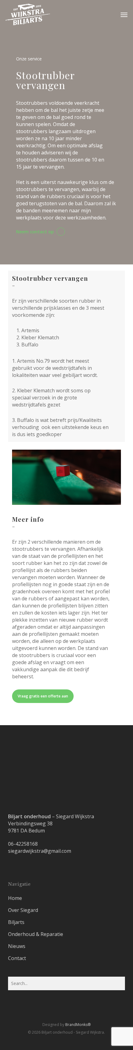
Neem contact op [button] (35, 232)
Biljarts (16, 922)
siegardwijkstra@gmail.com (39, 851)
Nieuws (16, 946)
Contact (17, 958)
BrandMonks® (78, 1024)
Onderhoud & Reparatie (35, 934)
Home (15, 898)
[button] (124, 14)
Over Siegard (23, 910)
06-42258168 (23, 843)
